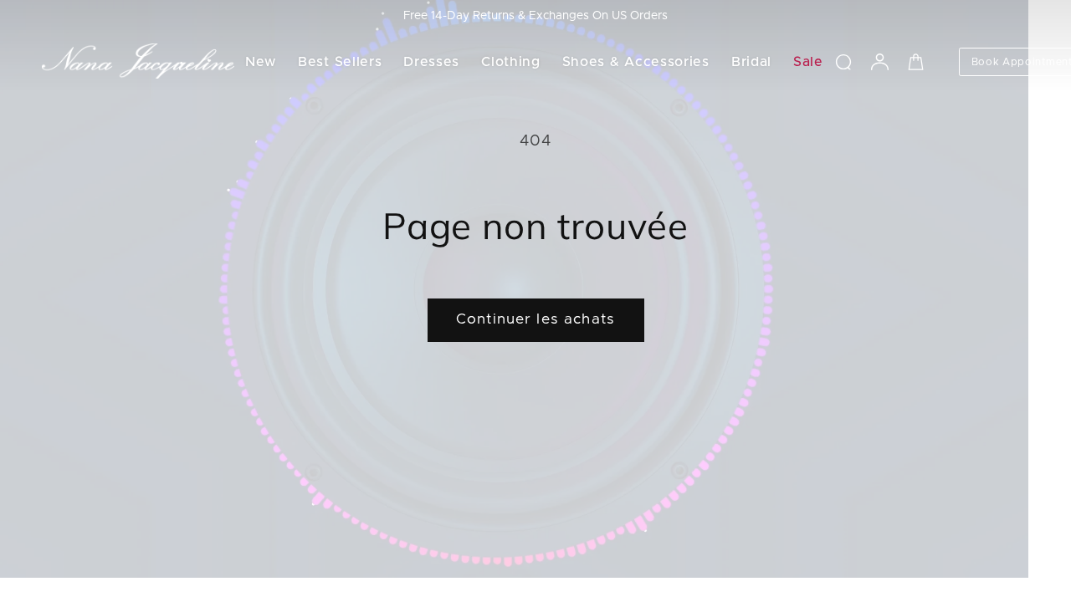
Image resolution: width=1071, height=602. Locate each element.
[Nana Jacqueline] (138, 61)
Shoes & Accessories (636, 62)
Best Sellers (340, 62)
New (260, 62)
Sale (808, 62)
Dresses (431, 62)
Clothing (511, 62)
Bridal (751, 62)
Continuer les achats (535, 319)
